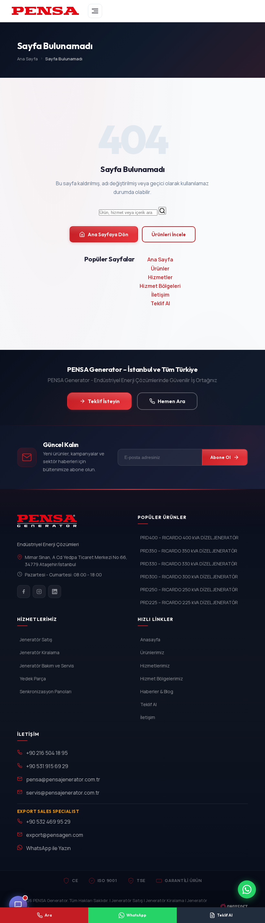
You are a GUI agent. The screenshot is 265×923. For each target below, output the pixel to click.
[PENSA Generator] (48, 524)
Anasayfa (150, 639)
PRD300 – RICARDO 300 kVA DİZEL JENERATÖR (189, 576)
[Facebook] (23, 591)
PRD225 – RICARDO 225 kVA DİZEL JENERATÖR (189, 602)
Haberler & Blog (156, 691)
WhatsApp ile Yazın (48, 848)
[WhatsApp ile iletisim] (247, 889)
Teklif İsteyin (104, 401)
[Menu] (95, 11)
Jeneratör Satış (36, 639)
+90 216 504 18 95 (47, 752)
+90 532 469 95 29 (48, 821)
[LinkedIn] (54, 591)
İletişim (160, 294)
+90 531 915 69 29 (47, 766)
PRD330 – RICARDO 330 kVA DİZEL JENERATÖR (188, 564)
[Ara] (162, 211)
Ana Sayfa (27, 59)
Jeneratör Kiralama (39, 652)
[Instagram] (39, 591)
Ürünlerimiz (152, 652)
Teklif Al (160, 303)
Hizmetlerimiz (155, 666)
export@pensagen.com (54, 834)
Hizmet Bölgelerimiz (161, 678)
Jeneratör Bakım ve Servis (47, 666)
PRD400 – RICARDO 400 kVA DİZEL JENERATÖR (189, 537)
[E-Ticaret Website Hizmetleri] (234, 906)
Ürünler (160, 268)
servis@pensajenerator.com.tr (63, 792)
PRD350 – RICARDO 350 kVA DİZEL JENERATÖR (188, 551)
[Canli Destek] (18, 905)
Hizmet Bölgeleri (160, 285)
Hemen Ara (171, 401)
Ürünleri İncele (169, 234)
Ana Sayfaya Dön (108, 234)
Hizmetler (160, 277)
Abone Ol (220, 457)
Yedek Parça (33, 678)
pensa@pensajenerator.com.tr (63, 779)
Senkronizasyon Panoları (45, 691)
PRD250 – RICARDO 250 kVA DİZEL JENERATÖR (189, 589)
